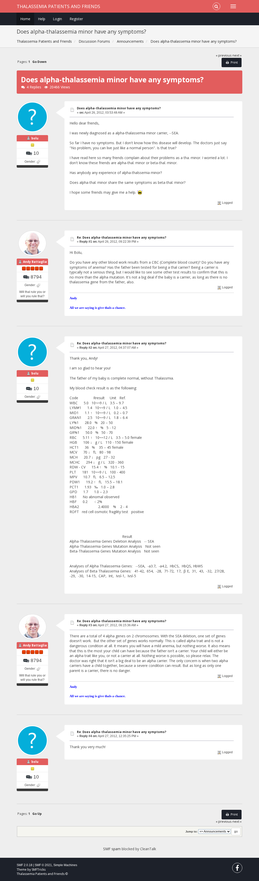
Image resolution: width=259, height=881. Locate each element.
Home (25, 18)
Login (57, 18)
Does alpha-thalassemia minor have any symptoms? (119, 108)
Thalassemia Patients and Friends (58, 6)
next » (237, 55)
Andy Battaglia (35, 262)
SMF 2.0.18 (24, 865)
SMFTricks (39, 869)
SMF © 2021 (43, 865)
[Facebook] (237, 869)
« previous (224, 55)
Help (41, 18)
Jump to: (191, 831)
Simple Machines (65, 865)
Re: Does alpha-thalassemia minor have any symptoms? (121, 237)
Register (76, 18)
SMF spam (112, 848)
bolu (34, 138)
